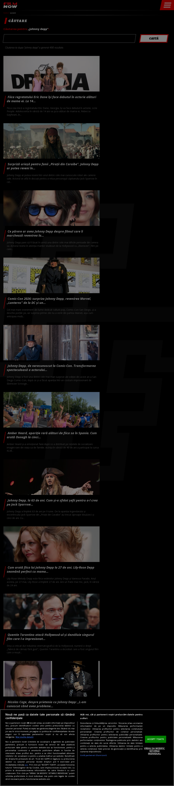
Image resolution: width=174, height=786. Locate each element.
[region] (87, 747)
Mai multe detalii (24, 737)
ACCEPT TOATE (155, 739)
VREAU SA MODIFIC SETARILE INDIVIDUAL (154, 751)
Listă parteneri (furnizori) (93, 755)
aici (26, 764)
